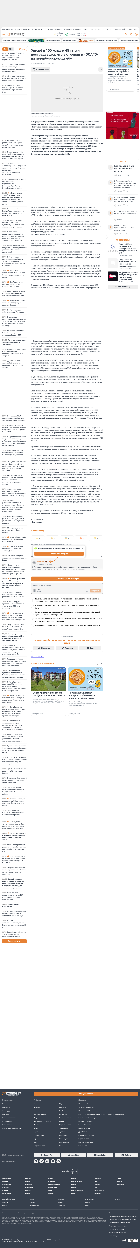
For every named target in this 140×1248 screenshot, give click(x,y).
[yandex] (58, 1161)
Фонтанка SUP (8, 29)
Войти (39, 591)
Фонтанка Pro (83, 1104)
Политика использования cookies (119, 1223)
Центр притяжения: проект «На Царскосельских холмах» (48, 694)
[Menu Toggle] (3, 34)
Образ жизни (64, 1104)
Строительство (65, 1125)
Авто (36, 1104)
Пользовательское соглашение (119, 1213)
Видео (36, 1118)
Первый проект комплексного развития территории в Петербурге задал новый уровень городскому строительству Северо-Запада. (48, 701)
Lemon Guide (88, 29)
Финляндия (63, 1139)
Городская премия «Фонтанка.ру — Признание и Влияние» (101, 1114)
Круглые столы (84, 1139)
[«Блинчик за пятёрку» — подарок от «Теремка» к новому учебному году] (85, 679)
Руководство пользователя (117, 1232)
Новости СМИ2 (37, 657)
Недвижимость (40, 1146)
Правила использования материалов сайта (122, 1219)
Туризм (62, 1132)
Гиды (36, 1128)
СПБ (11, 49)
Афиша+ (37, 1107)
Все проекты (83, 1146)
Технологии (63, 1128)
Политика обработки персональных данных (122, 1216)
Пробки (70, 34)
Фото (61, 1146)
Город (36, 1132)
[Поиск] (126, 34)
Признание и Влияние (73, 29)
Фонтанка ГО (37, 29)
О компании (7, 1121)
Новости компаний (42, 663)
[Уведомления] (131, 34)
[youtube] (53, 1161)
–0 (100, 573)
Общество (63, 1107)
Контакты (6, 1107)
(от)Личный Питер (22, 29)
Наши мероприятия (9, 1118)
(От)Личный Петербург (87, 1118)
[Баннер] (36, 40)
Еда (35, 1139)
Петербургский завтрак (122, 29)
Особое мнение (65, 1111)
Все (5, 49)
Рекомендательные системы (118, 1226)
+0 (94, 573)
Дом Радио (82, 1132)
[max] (36, 1161)
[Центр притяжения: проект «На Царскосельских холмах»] (48, 679)
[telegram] (41, 1161)
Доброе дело (39, 1135)
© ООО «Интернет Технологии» (57, 1240)
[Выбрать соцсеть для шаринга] (100, 69)
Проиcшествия (65, 1118)
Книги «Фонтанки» (85, 1125)
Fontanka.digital (84, 1128)
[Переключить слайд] (137, 59)
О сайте (5, 1104)
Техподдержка (7, 1111)
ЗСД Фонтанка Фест (103, 29)
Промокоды (123, 240)
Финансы (63, 1135)
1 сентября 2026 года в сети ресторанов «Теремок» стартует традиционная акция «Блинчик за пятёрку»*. (83, 703)
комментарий (42, 69)
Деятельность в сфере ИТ (117, 1229)
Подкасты (63, 1114)
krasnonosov (40, 561)
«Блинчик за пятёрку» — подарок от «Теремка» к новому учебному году (82, 695)
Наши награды (113, 1236)
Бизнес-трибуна (40, 1114)
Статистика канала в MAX (12, 1128)
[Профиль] (136, 34)
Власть (36, 1125)
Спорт (61, 1121)
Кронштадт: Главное (86, 1135)
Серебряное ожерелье (53, 29)
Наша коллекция (85, 1121)
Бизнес (36, 1111)
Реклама (5, 1114)
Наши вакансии (8, 1125)
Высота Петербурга (85, 1142)
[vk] (47, 1161)
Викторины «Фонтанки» (43, 1121)
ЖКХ (35, 1142)
